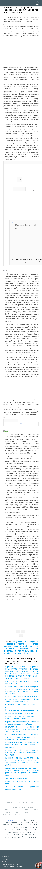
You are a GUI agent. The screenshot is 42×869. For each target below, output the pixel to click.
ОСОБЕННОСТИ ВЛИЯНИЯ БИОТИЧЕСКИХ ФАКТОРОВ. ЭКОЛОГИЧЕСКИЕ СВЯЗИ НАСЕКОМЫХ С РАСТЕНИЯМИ (22, 737)
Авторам (5, 859)
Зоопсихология (31, 825)
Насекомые (17, 830)
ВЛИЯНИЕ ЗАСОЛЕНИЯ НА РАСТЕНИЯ (19, 713)
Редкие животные (29, 834)
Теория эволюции (30, 812)
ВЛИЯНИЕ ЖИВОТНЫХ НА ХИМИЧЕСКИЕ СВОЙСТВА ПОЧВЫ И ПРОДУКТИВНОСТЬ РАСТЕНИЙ (22, 745)
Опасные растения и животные (19, 832)
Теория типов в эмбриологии (16, 778)
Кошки (15, 827)
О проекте (5, 856)
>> (40, 5)
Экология (33, 837)
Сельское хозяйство (11, 837)
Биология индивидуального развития (21, 802)
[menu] (2, 3)
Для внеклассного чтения (21, 807)
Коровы (6, 827)
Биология (11, 820)
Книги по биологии (21, 810)
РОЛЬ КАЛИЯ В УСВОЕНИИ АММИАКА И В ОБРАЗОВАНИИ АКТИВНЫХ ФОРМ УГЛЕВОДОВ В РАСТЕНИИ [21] (22, 699)
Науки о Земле (30, 830)
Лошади (6, 830)
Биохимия (18, 805)
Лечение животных (29, 827)
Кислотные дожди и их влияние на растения (21, 710)
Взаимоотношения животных (16, 822)
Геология (18, 825)
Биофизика (7, 805)
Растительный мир (11, 834)
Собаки (24, 837)
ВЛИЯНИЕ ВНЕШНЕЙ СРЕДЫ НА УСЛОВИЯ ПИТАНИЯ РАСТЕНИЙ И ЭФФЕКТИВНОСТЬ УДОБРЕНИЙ (22, 752)
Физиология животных (11, 815)
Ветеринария (29, 820)
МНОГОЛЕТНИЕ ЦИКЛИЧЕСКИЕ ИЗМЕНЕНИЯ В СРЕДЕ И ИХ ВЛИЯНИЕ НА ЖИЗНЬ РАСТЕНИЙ (22, 729)
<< (37, 5)
